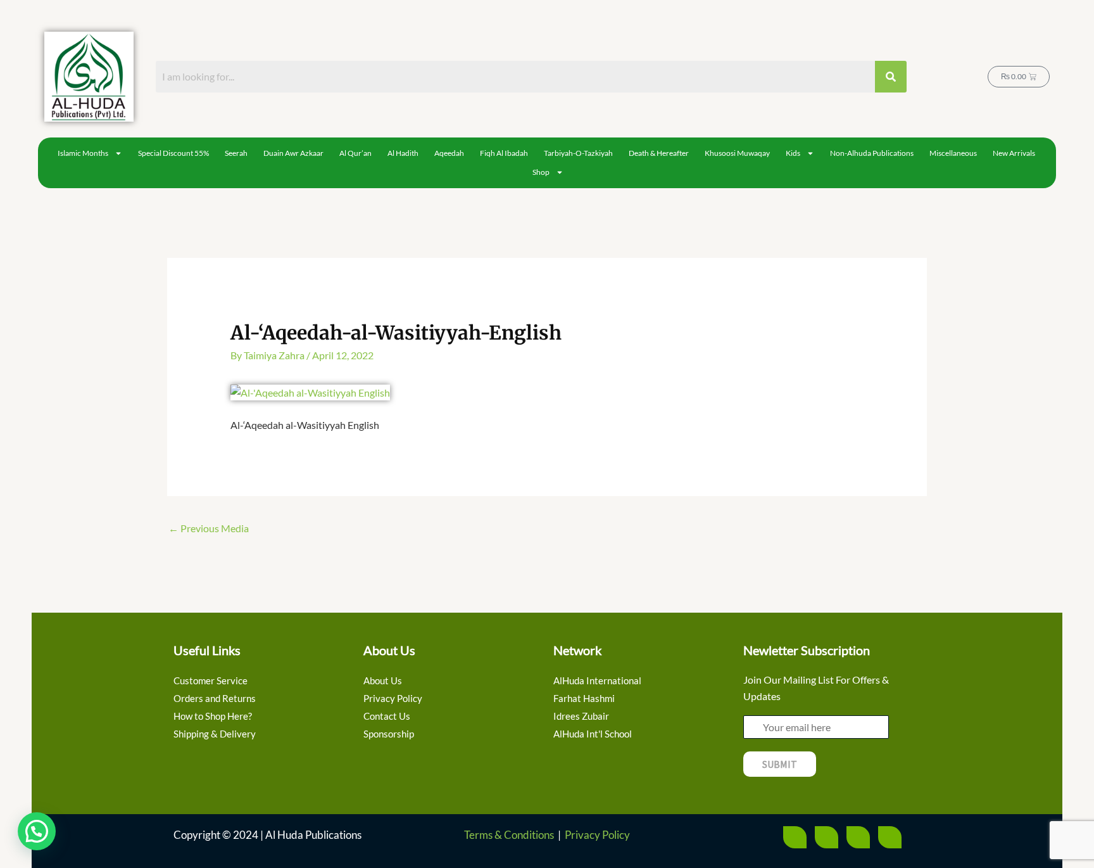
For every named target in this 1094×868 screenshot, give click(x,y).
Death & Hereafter (659, 153)
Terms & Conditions (509, 834)
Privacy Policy (597, 834)
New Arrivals (1014, 153)
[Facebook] (795, 837)
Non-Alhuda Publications (872, 153)
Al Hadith (402, 153)
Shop (541, 172)
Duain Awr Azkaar (293, 153)
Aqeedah (449, 153)
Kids (793, 153)
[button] (37, 831)
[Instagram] (858, 837)
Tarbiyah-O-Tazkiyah (578, 153)
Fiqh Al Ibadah (504, 153)
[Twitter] (826, 837)
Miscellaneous (953, 153)
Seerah (236, 153)
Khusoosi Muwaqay (737, 153)
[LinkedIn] (890, 837)
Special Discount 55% (173, 153)
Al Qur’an (355, 153)
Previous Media (208, 528)
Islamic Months (83, 153)
